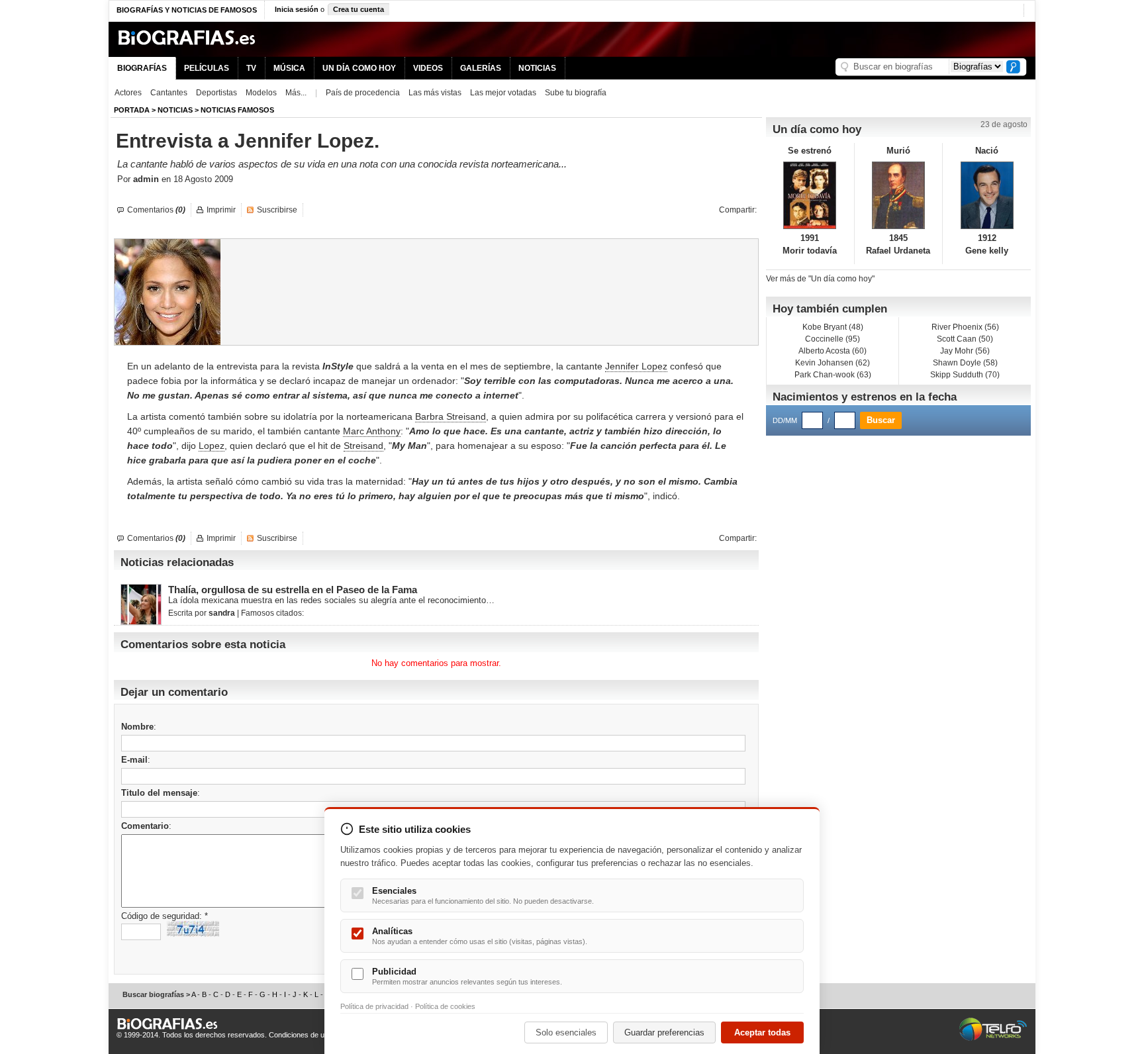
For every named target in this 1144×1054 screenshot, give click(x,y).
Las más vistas (434, 92)
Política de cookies (445, 1006)
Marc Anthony (372, 431)
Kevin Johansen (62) (832, 362)
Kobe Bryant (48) (832, 327)
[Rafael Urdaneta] (899, 195)
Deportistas (216, 92)
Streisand (363, 445)
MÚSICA (289, 68)
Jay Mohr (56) (965, 351)
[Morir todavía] (810, 195)
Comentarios (156, 210)
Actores (128, 92)
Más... (296, 92)
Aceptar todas (762, 1032)
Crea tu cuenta (358, 9)
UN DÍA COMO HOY (359, 68)
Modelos (261, 92)
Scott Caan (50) (965, 339)
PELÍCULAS (206, 68)
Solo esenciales (566, 1032)
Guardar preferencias (664, 1032)
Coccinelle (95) (832, 339)
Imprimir (221, 210)
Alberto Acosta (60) (832, 351)
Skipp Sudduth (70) (965, 374)
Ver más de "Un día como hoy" (820, 278)
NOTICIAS (537, 68)
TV (251, 68)
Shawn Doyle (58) (965, 362)
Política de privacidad (374, 1006)
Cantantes (168, 92)
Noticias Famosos (237, 110)
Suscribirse (277, 210)
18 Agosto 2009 (203, 179)
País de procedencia (363, 92)
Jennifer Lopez (636, 366)
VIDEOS (428, 68)
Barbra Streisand (450, 416)
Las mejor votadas (503, 92)
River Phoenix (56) (965, 327)
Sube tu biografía (575, 92)
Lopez (211, 445)
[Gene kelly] (987, 195)
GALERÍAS (480, 68)
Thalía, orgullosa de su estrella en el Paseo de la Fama (292, 589)
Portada (132, 110)
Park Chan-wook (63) (832, 374)
